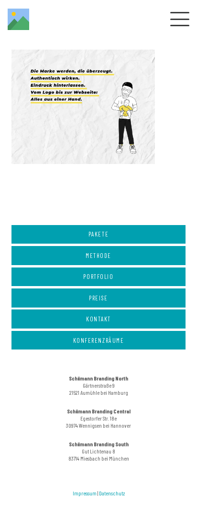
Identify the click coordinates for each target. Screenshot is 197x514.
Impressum (85, 493)
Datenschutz (112, 493)
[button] (178, 19)
